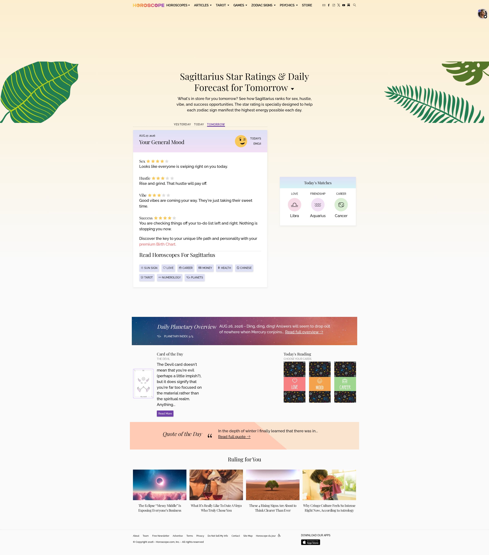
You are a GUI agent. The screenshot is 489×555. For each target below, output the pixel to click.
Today (199, 124)
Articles (201, 5)
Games (239, 5)
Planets (196, 277)
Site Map (248, 536)
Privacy (200, 536)
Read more (165, 413)
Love (169, 267)
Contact (236, 536)
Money (207, 267)
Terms (189, 536)
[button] (279, 535)
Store (307, 5)
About (136, 536)
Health (225, 267)
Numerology (171, 277)
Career (187, 267)
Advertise (178, 536)
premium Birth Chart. (157, 244)
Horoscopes (176, 5)
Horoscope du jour (266, 536)
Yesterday (182, 124)
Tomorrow (216, 124)
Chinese (245, 267)
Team (146, 536)
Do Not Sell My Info (218, 536)
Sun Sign (150, 267)
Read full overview (302, 332)
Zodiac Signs (262, 5)
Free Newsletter (160, 536)
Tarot (221, 5)
